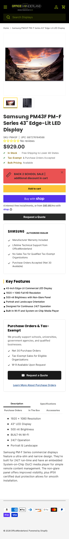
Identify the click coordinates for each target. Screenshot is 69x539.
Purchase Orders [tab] (13, 410)
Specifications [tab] (48, 403)
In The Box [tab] (34, 410)
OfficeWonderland (19, 530)
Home (6, 28)
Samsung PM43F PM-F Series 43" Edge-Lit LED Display (38, 28)
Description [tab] (17, 403)
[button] (63, 7)
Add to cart (34, 188)
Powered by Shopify (38, 530)
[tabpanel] (34, 449)
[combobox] (34, 17)
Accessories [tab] (53, 410)
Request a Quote (34, 217)
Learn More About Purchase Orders (34, 385)
